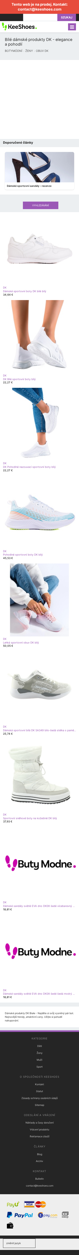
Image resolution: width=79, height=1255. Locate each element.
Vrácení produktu (39, 1129)
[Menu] (72, 26)
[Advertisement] (39, 99)
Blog (39, 1154)
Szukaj (66, 17)
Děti (39, 1046)
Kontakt (39, 1084)
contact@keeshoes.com (39, 9)
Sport (39, 1066)
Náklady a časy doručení (40, 1122)
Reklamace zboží (39, 1136)
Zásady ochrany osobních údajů (39, 1098)
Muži (39, 1059)
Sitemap (39, 1104)
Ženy (40, 1052)
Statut (39, 1091)
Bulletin (39, 1178)
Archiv (39, 1161)
